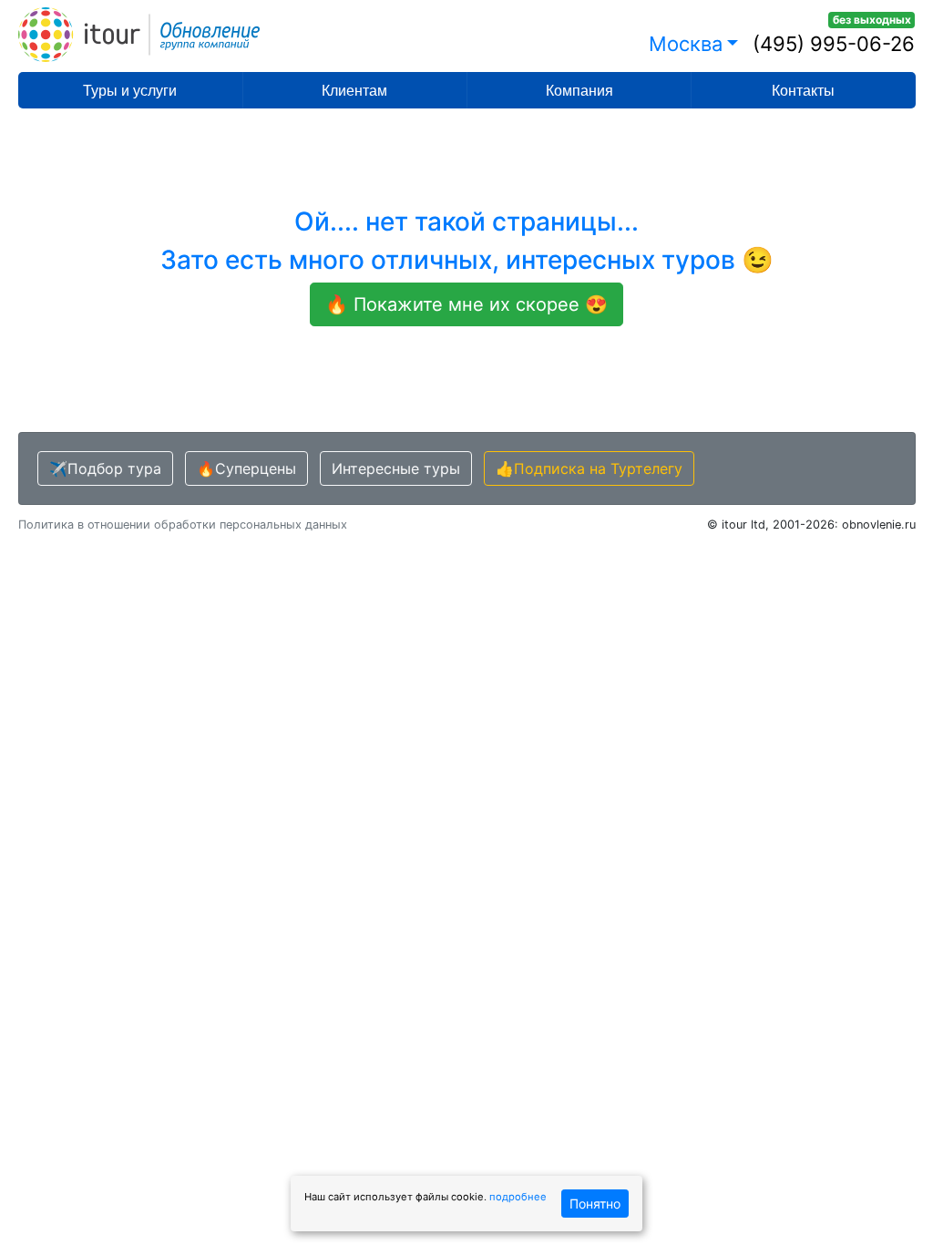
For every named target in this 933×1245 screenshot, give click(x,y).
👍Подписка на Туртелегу (589, 468)
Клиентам (354, 90)
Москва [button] (686, 44)
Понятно (594, 1203)
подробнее (518, 1196)
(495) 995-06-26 (834, 44)
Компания (579, 90)
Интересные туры (396, 468)
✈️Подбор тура (105, 468)
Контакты (803, 90)
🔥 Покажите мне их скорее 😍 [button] (466, 304)
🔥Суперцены (246, 468)
